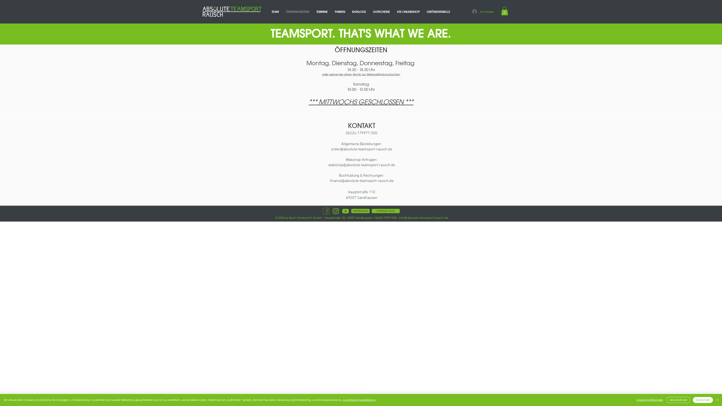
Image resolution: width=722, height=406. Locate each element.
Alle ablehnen (678, 400)
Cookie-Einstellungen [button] (649, 400)
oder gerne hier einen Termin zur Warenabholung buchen (361, 74)
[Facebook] (326, 211)
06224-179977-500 (361, 133)
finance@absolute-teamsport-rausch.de (362, 181)
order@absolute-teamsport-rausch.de (361, 149)
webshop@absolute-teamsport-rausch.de (361, 165)
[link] (504, 11)
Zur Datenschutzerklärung (359, 400)
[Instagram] (336, 211)
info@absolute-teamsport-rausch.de (423, 218)
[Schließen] (717, 400)
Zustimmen (703, 400)
